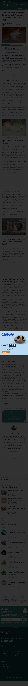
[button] (26, 333)
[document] (14, 343)
